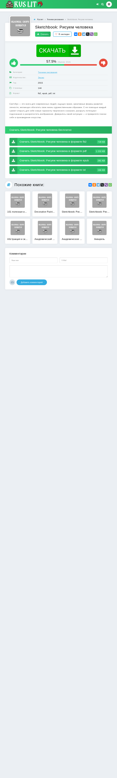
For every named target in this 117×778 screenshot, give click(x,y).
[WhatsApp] (95, 34)
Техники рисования (47, 72)
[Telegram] (83, 34)
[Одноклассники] (79, 34)
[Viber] (91, 34)
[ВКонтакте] (75, 34)
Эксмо (41, 77)
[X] (87, 34)
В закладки (64, 34)
